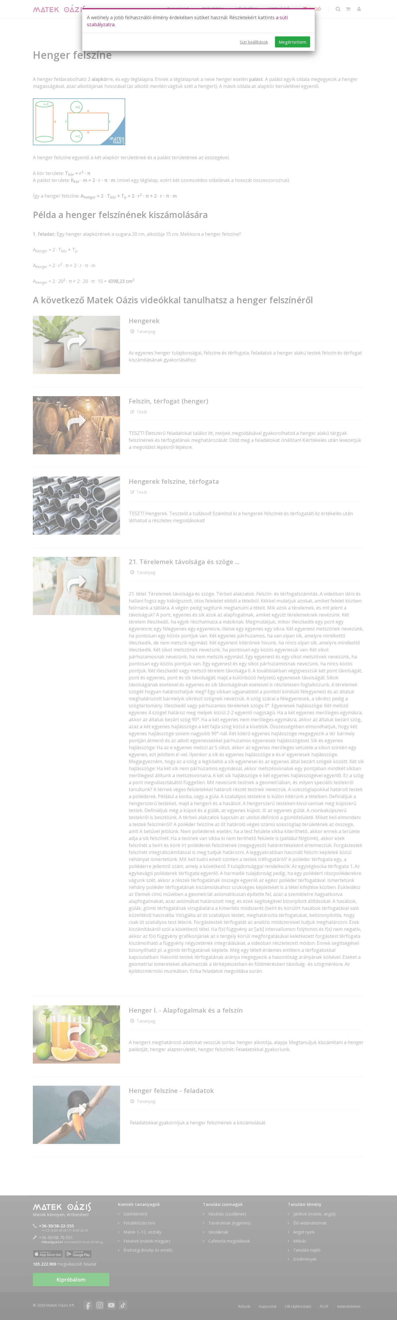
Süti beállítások (254, 42)
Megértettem (292, 42)
